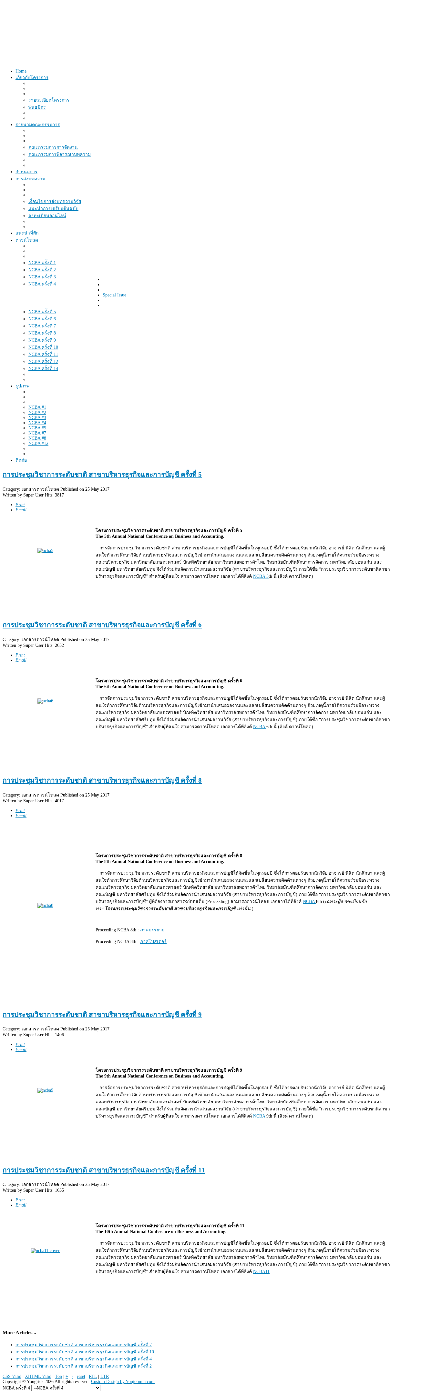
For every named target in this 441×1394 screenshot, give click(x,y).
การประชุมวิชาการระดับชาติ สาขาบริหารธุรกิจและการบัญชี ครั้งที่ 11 (104, 1170)
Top (58, 1376)
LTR (104, 1376)
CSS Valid (12, 1376)
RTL (93, 1376)
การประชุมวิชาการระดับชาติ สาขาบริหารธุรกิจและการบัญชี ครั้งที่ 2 (83, 1366)
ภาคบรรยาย (152, 930)
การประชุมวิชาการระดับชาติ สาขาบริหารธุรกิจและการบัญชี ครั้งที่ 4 (83, 1359)
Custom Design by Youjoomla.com (123, 1381)
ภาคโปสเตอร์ (153, 941)
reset (81, 1376)
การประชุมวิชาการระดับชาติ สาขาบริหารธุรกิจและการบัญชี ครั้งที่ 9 (102, 1014)
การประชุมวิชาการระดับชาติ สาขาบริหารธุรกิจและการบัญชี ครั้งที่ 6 (102, 625)
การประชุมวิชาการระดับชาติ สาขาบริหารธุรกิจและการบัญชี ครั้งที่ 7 (83, 1344)
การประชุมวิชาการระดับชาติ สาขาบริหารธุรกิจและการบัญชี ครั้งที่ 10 (84, 1351)
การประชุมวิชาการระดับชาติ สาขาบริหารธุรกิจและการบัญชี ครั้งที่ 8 (102, 780)
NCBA (259, 726)
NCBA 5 (261, 576)
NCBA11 (261, 1271)
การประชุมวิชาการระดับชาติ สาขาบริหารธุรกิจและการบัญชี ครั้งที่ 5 (102, 474)
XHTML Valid (38, 1376)
